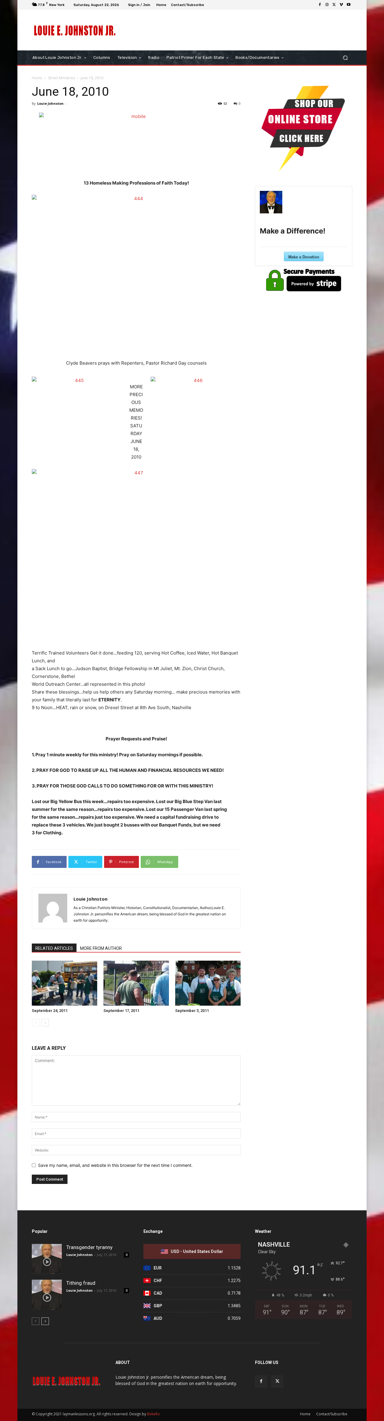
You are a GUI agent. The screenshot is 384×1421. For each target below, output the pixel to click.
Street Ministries (61, 77)
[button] (345, 58)
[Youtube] (348, 4)
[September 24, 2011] (64, 983)
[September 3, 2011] (208, 983)
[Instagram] (327, 4)
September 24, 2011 (50, 1010)
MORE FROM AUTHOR (101, 948)
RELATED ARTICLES (54, 948)
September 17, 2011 (121, 1010)
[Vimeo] (341, 4)
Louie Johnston (50, 103)
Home (37, 77)
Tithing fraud (80, 1283)
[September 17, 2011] (136, 983)
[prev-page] (35, 1022)
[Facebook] (319, 4)
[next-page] (45, 1022)
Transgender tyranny (89, 1247)
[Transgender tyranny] (47, 1259)
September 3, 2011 (192, 1010)
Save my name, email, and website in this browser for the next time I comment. (115, 1165)
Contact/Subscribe (331, 1413)
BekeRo (153, 1413)
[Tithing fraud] (47, 1295)
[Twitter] (334, 4)
